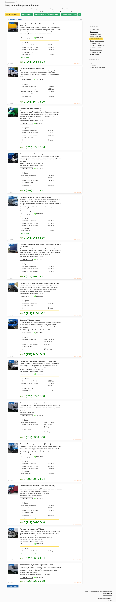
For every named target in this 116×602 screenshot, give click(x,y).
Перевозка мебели (40, 14)
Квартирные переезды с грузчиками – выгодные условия (38, 24)
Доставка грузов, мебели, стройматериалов (36, 565)
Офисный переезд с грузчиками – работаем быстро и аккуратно (40, 245)
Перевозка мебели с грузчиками (32, 68)
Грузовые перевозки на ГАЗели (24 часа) (35, 197)
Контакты (110, 600)
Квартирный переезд (96, 38)
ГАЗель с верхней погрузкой (30, 108)
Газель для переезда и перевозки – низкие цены (38, 361)
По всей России (94, 29)
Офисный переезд (95, 34)
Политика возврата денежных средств (103, 596)
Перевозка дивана (53, 14)
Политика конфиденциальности (105, 598)
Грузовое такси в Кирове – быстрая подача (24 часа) (40, 283)
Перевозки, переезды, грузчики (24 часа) (35, 403)
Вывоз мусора (94, 32)
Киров (11, 63)
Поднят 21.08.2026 (77, 239)
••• (79, 14)
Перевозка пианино (96, 50)
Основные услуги (26, 38)
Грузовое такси (94, 62)
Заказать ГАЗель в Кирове (30, 320)
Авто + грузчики (94, 54)
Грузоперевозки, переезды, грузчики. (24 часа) (37, 485)
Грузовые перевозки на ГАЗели (32, 529)
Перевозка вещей (27, 14)
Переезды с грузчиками (97, 41)
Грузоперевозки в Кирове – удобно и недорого (37, 154)
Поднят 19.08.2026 (77, 278)
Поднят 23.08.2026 (77, 148)
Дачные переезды (95, 36)
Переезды (93, 65)
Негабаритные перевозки (97, 67)
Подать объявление (107, 595)
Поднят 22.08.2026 (77, 63)
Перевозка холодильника (69, 14)
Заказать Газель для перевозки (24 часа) (35, 444)
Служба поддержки (107, 593)
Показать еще (12, 586)
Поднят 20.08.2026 (77, 103)
